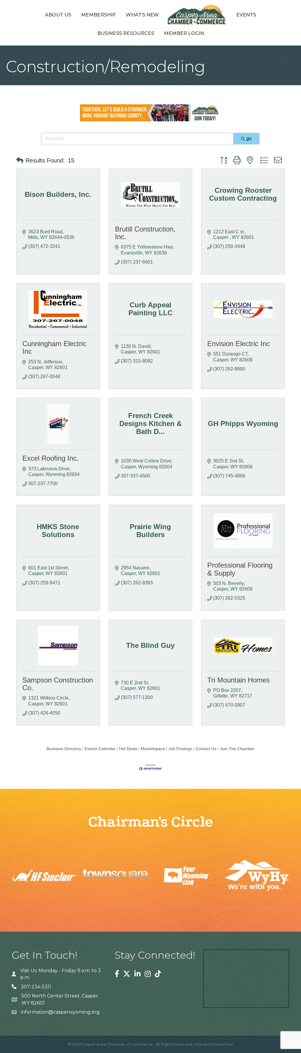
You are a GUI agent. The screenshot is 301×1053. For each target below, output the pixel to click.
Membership (98, 15)
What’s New (142, 15)
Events (246, 15)
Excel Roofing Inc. (50, 458)
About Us (58, 15)
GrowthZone (221, 1044)
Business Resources (125, 33)
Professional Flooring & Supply (239, 569)
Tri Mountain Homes (238, 680)
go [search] (249, 138)
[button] (19, 160)
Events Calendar (100, 749)
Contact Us (206, 749)
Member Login (184, 33)
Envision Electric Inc (238, 344)
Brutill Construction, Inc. (145, 233)
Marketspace (153, 749)
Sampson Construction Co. (57, 684)
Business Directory (63, 749)
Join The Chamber (237, 749)
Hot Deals (128, 749)
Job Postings (180, 749)
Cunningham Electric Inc (54, 347)
